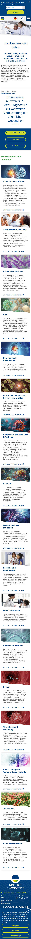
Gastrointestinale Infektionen (11, 526)
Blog (2, 895)
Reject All (15, 931)
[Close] (28, 910)
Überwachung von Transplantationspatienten (15, 770)
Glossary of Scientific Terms (22, 898)
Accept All (15, 926)
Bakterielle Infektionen (13, 271)
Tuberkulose (8, 809)
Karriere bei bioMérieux (20, 895)
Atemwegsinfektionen (13, 645)
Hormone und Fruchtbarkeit (9, 569)
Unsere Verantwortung (6, 903)
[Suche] (22, 19)
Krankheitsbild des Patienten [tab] (15, 133)
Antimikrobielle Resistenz (14, 230)
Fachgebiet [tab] (15, 139)
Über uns (3, 902)
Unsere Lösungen (5, 898)
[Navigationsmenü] (28, 18)
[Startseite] (2, 18)
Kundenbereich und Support (7, 900)
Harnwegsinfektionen (12, 844)
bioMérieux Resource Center (22, 897)
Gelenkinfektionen (11, 610)
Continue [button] (15, 12)
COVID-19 (7, 484)
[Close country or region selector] (29, 2)
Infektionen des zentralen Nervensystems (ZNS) (14, 396)
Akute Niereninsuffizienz (14, 181)
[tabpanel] (15, 514)
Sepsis (6, 687)
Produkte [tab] (15, 146)
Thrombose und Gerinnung (10, 728)
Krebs (6, 315)
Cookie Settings (15, 936)
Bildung (2, 897)
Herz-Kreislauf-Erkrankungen (10, 359)
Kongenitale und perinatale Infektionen (15, 436)
